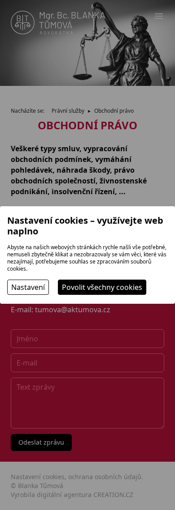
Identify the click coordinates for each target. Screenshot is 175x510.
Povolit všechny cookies (102, 287)
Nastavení (28, 287)
